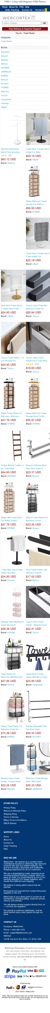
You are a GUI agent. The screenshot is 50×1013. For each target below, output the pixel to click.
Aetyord (4, 55)
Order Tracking (12, 9)
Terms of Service (11, 817)
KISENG (4, 75)
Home (5, 6)
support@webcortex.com (21, 932)
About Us (13, 6)
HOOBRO (5, 67)
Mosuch (4, 79)
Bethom (4, 63)
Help (27, 6)
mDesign (5, 103)
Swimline (5, 91)
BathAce (4, 59)
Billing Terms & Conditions (15, 820)
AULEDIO (5, 52)
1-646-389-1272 (17, 929)
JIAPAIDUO (6, 71)
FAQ (21, 6)
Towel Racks (6, 41)
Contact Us (27, 9)
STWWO (5, 87)
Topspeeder (6, 99)
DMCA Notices (10, 823)
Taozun (4, 95)
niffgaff (4, 107)
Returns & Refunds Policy (15, 810)
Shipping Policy (11, 813)
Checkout (39, 9)
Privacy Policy (10, 807)
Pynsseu (4, 83)
